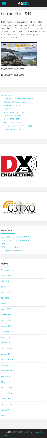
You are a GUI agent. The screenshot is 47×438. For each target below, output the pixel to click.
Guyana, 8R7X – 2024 (12, 119)
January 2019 (6, 354)
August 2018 (6, 376)
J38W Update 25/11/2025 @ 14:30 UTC (16, 240)
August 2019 (6, 343)
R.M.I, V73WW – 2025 (12, 123)
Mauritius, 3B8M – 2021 (13, 116)
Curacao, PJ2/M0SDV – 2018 (15, 102)
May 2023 (5, 298)
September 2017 (7, 404)
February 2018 (6, 388)
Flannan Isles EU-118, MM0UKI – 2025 (18, 126)
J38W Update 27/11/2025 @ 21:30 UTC (16, 237)
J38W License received (9, 247)
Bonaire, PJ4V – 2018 (12, 105)
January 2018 (6, 393)
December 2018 (7, 360)
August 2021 (6, 309)
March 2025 (5, 287)
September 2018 (7, 371)
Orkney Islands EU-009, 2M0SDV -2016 (18, 98)
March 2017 (5, 415)
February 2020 (6, 320)
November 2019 (7, 332)
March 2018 (5, 382)
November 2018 (7, 365)
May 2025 (5, 281)
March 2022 (5, 304)
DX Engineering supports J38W (13, 251)
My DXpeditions (7, 96)
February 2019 (6, 348)
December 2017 (7, 399)
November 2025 (7, 270)
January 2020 (6, 326)
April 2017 (5, 410)
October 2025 (6, 276)
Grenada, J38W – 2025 (12, 130)
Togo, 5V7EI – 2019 (11, 109)
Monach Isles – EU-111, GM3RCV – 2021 (19, 112)
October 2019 (6, 337)
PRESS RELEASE (7, 244)
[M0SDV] (23, 3)
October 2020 (6, 315)
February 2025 (6, 292)
